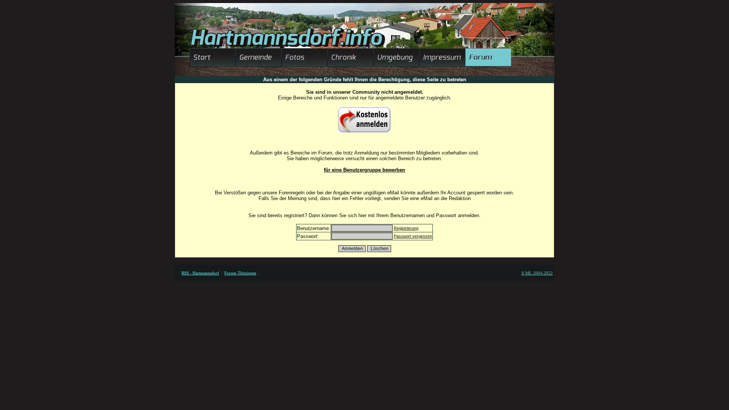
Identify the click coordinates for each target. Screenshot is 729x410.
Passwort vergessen (413, 236)
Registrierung (406, 228)
